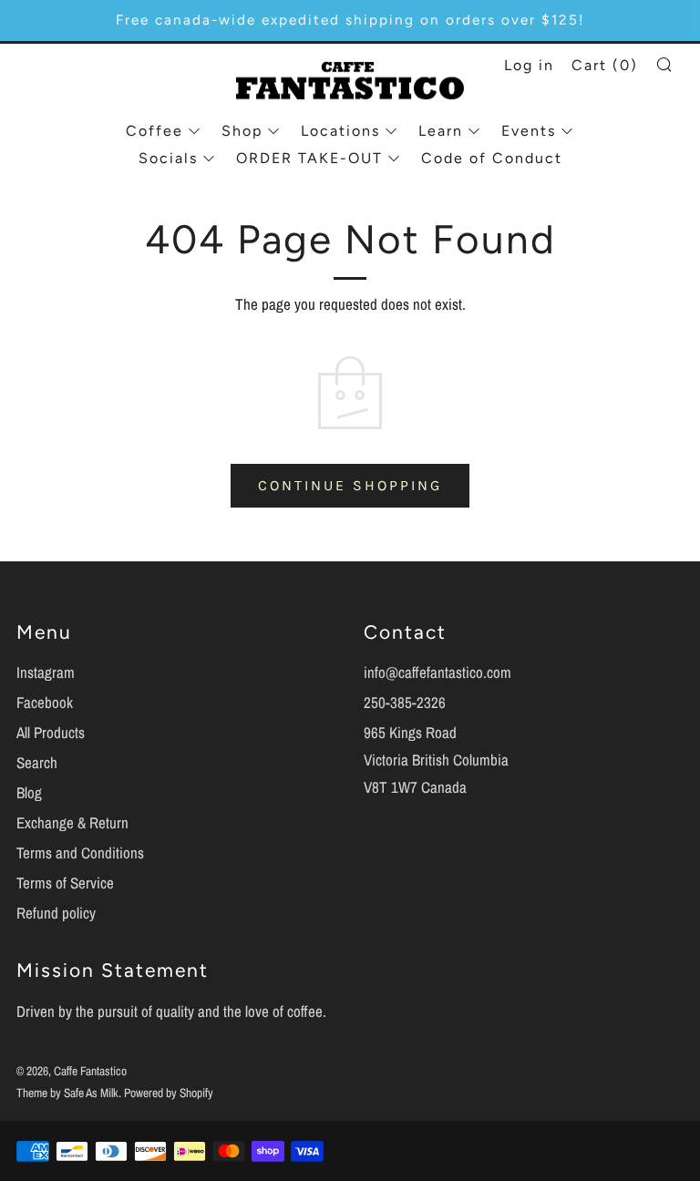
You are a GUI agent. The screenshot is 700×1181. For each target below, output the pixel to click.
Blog (29, 792)
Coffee (154, 130)
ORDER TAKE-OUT (309, 158)
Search (36, 762)
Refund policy (56, 912)
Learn (440, 130)
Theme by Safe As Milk (67, 1092)
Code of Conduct (491, 158)
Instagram (45, 672)
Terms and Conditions (80, 852)
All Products (50, 732)
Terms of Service (65, 882)
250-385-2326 (405, 702)
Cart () (604, 65)
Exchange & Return (72, 822)
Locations (340, 130)
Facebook (44, 702)
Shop (241, 130)
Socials (168, 158)
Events (528, 130)
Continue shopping (350, 485)
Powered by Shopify (168, 1092)
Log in (529, 65)
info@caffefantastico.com (437, 672)
